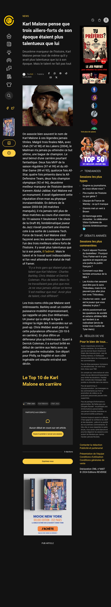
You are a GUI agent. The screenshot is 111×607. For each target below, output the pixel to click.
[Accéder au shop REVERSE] (99, 20)
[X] (56, 78)
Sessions (9, 68)
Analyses (9, 52)
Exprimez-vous (47, 461)
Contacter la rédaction (91, 445)
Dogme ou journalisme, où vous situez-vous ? (94, 187)
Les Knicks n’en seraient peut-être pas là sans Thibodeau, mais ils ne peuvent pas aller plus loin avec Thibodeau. (95, 288)
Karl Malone (43, 404)
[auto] (92, 20)
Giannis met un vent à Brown (94, 210)
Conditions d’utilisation (91, 457)
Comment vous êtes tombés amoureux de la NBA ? (95, 274)
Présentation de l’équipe (92, 453)
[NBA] (94, 89)
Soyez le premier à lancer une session (47, 434)
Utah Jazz (55, 404)
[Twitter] (12, 108)
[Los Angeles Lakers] (94, 97)
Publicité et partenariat (91, 448)
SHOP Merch (9, 85)
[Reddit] (66, 73)
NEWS (26, 16)
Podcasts (9, 60)
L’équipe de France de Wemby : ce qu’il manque (95, 202)
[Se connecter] (106, 20)
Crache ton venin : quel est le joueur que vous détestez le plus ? (94, 302)
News (9, 44)
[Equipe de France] (94, 122)
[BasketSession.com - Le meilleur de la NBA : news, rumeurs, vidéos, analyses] (9, 20)
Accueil (9, 36)
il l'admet (48, 251)
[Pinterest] (60, 73)
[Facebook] (49, 73)
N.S (31, 74)
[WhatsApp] (55, 73)
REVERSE (9, 76)
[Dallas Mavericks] (94, 106)
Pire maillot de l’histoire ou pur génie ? (94, 195)
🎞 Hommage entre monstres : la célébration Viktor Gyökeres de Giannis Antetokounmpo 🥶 (95, 222)
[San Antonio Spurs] (94, 114)
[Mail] (51, 78)
